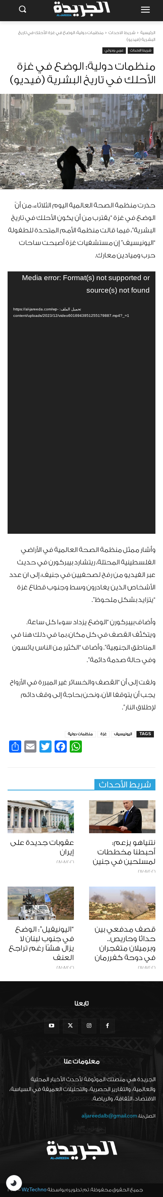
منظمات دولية (80, 734)
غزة (103, 734)
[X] (70, 1026)
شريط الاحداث (121, 32)
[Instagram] (89, 1026)
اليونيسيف (123, 734)
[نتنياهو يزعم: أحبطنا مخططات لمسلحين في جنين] (122, 817)
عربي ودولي (114, 50)
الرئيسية (147, 32)
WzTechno (34, 1189)
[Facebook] (107, 1026)
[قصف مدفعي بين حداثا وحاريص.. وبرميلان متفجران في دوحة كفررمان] (122, 903)
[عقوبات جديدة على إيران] (41, 817)
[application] (81, 402)
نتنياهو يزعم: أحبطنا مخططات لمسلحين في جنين (124, 852)
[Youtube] (51, 1026)
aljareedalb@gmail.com (109, 1116)
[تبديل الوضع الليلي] (14, 1183)
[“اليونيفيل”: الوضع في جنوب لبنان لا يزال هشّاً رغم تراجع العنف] (41, 903)
